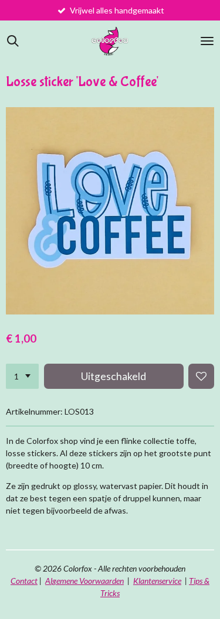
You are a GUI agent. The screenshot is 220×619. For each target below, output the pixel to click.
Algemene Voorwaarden (84, 581)
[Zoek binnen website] (13, 40)
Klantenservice (157, 581)
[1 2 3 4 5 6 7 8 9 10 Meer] (22, 376)
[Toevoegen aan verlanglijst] (201, 376)
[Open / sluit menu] (207, 40)
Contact (24, 581)
